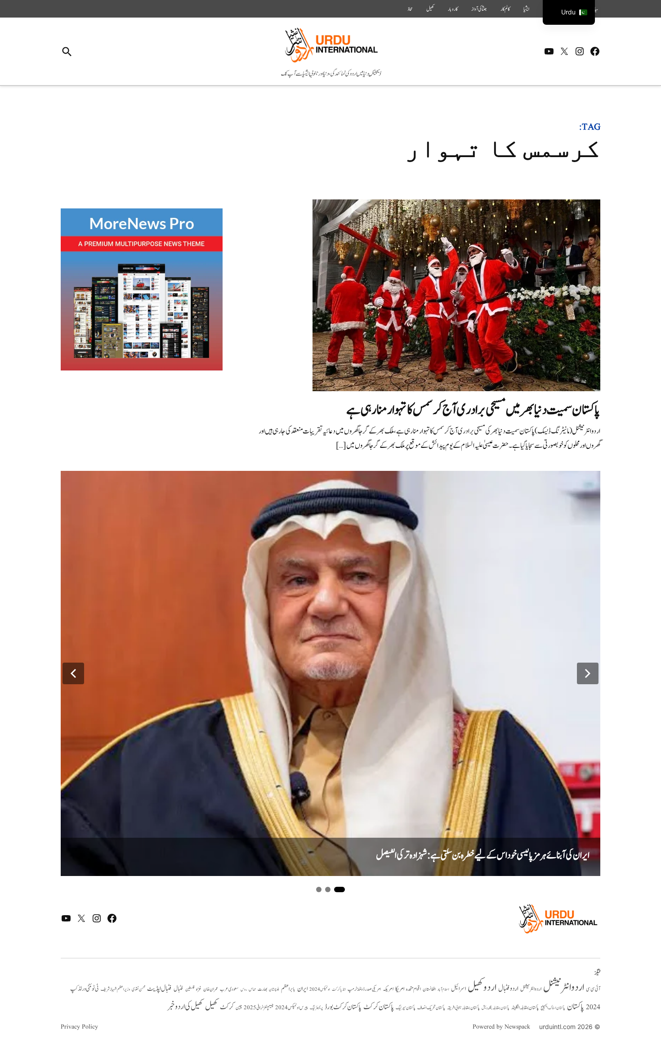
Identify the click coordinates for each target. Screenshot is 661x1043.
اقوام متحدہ (413, 988)
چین (239, 1008)
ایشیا (526, 9)
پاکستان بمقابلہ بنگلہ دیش (495, 1007)
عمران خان (210, 989)
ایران (302, 988)
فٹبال (178, 989)
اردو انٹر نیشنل (530, 989)
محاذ (410, 9)
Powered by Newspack (501, 1026)
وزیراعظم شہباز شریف (115, 989)
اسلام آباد (443, 989)
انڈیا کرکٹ (339, 989)
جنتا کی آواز (479, 9)
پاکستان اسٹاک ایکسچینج (552, 1008)
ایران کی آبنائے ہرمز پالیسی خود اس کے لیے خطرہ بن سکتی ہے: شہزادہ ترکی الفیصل (483, 855)
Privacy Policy (79, 1026)
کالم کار (505, 9)
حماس (252, 989)
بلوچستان (274, 989)
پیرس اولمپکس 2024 (291, 1007)
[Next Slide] (587, 673)
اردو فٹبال (508, 988)
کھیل (430, 9)
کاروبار (453, 9)
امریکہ (388, 989)
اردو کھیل (482, 987)
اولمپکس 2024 (319, 989)
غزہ (198, 989)
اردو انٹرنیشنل (563, 987)
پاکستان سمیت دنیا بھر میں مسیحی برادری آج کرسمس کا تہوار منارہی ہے (473, 409)
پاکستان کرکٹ (378, 1007)
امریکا (399, 989)
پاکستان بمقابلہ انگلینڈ (525, 1008)
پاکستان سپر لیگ (405, 1007)
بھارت (262, 989)
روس (244, 989)
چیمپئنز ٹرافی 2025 (258, 1008)
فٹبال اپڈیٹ (159, 988)
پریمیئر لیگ (316, 1007)
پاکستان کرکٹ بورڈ (343, 1007)
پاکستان (575, 1007)
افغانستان (429, 989)
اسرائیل (458, 989)
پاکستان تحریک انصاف (431, 1007)
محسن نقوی (138, 989)
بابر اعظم (288, 989)
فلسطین (189, 989)
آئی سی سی (593, 988)
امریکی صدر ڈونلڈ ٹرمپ (364, 989)
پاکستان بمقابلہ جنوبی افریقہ (463, 1007)
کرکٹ (227, 1007)
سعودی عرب (229, 989)
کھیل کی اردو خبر (185, 1006)
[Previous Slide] (73, 673)
